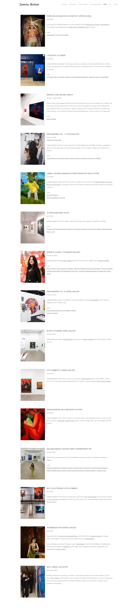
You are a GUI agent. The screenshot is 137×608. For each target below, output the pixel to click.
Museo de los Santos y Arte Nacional (97, 24)
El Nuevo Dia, (78, 468)
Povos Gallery (64, 221)
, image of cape (101, 470)
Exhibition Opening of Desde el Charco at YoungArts (83, 268)
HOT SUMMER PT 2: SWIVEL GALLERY (61, 370)
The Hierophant (68, 339)
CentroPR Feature (52, 195)
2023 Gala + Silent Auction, (66, 421)
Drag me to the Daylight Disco (68, 536)
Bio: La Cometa (59, 77)
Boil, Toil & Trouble (91, 497)
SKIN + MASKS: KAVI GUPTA (57, 567)
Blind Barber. (90, 539)
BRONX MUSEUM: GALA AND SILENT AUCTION (64, 410)
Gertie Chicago (96, 536)
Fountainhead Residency (80, 77)
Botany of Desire (88, 339)
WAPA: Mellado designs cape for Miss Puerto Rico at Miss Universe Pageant (71, 470)
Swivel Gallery (94, 300)
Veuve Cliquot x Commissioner (56, 268)
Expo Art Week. (101, 221)
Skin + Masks (55, 578)
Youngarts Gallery (66, 261)
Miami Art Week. (104, 261)
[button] (64, 4)
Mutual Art (68, 77)
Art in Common (53, 499)
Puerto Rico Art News (62, 35)
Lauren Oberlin (61, 549)
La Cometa (50, 77)
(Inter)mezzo (80, 544)
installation (66, 547)
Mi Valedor (97, 158)
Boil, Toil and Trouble (103, 381)
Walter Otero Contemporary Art (79, 27)
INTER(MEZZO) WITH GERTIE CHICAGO (61, 528)
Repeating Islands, (67, 468)
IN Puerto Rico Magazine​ (100, 468)
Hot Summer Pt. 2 (86, 379)
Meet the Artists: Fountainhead (99, 77)
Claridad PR (50, 35)
